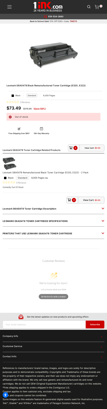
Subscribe (95, 324)
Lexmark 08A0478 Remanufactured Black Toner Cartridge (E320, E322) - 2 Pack (45, 172)
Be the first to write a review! (53, 296)
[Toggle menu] (11, 7)
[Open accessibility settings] (5, 395)
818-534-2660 (55, 16)
